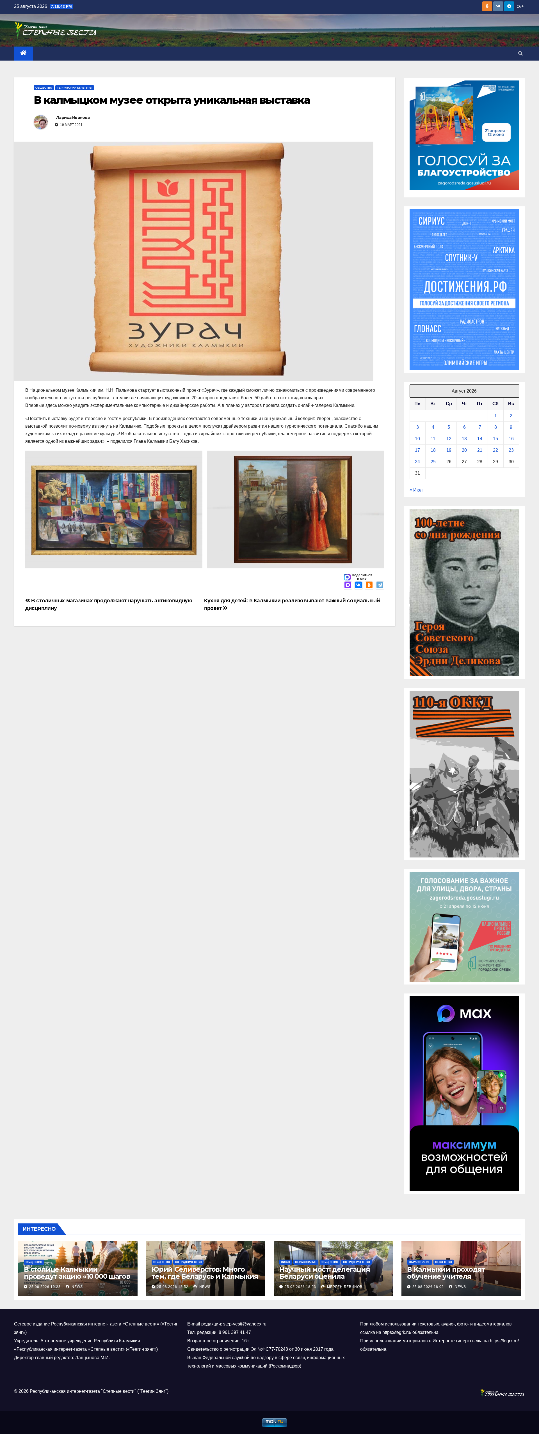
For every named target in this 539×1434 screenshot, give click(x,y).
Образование (306, 1262)
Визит (285, 1262)
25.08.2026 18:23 (300, 1287)
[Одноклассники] (369, 585)
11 (433, 438)
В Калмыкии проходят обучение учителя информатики (446, 1276)
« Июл (416, 490)
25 (433, 461)
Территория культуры (74, 87)
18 (433, 450)
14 (479, 438)
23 (511, 450)
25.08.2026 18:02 (428, 1287)
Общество (43, 87)
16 (511, 438)
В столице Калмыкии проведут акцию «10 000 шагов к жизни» (77, 1276)
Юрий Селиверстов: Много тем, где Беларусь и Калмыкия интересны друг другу (205, 1276)
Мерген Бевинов (344, 1287)
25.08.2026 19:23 (45, 1287)
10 (417, 438)
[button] (520, 53)
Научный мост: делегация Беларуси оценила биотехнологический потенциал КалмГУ (324, 1279)
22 (495, 450)
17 (417, 450)
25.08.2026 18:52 (172, 1287)
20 (464, 450)
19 (448, 450)
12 (448, 438)
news (76, 1287)
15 (495, 438)
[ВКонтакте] (358, 585)
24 (417, 461)
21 (479, 450)
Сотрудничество (188, 1262)
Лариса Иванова (73, 117)
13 (464, 438)
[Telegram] (380, 585)
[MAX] (348, 585)
